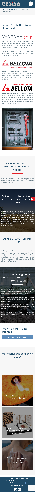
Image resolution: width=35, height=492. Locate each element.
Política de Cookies (10, 481)
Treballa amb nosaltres (17, 483)
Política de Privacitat (21, 479)
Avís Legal (10, 479)
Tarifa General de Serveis (17, 485)
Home (5, 10)
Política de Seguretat (24, 481)
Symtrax (24, 251)
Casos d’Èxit (13, 10)
